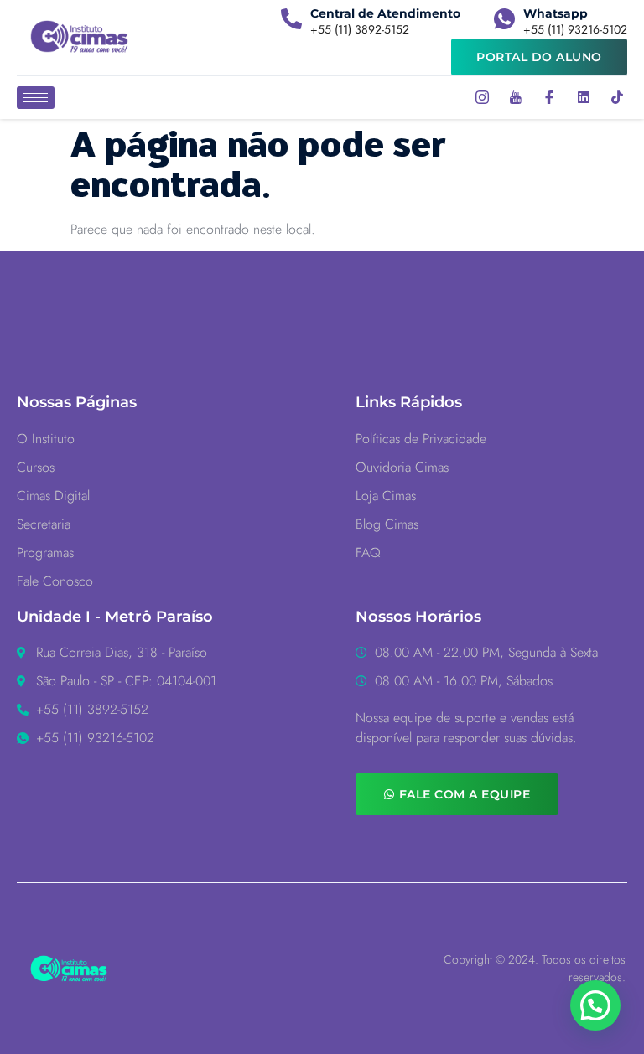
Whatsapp (555, 13)
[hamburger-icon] (36, 97)
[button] (595, 1005)
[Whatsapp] (504, 18)
